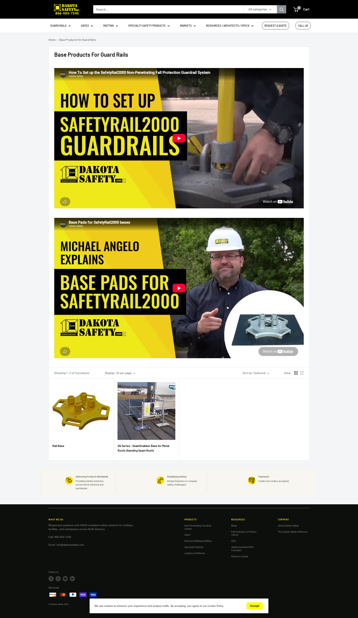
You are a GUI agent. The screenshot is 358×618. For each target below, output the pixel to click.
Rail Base (58, 445)
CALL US (303, 25)
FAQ (233, 541)
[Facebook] (51, 578)
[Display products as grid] (296, 373)
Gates (187, 535)
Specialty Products (193, 547)
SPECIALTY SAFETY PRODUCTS (147, 25)
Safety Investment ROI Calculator (242, 549)
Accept (254, 605)
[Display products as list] (302, 373)
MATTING (108, 25)
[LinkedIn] (72, 578)
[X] (58, 578)
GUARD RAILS (58, 25)
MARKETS (186, 25)
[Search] (281, 9)
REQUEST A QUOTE (275, 25)
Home (52, 39)
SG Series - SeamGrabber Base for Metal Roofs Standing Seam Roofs (143, 448)
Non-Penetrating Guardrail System (197, 527)
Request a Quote (239, 556)
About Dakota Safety (288, 525)
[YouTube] (65, 578)
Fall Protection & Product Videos (243, 533)
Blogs (234, 525)
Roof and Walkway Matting (197, 541)
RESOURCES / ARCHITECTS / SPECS (227, 25)
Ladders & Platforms (194, 553)
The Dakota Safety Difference (293, 532)
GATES (85, 25)
